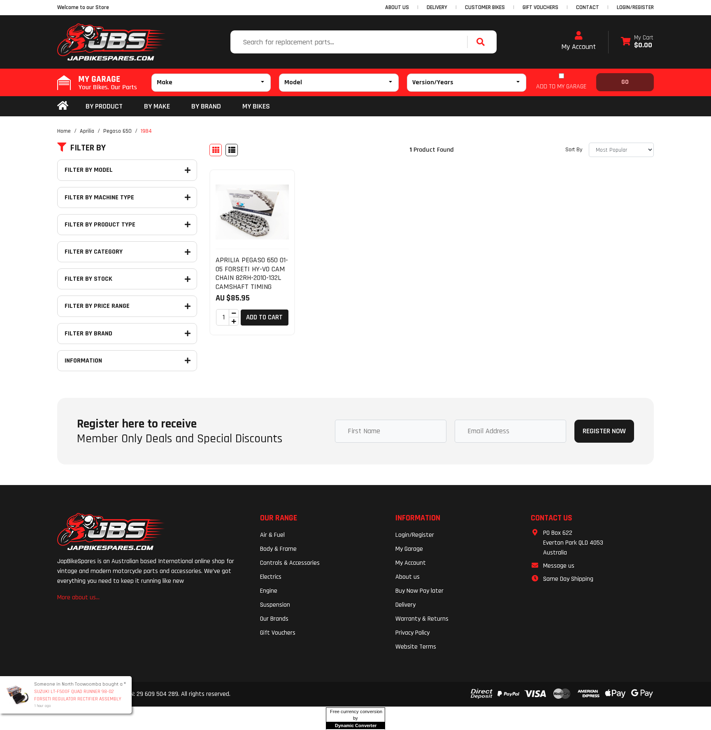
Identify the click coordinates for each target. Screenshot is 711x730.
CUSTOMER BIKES (485, 7)
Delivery (405, 605)
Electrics (270, 577)
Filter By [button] (88, 148)
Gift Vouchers (277, 632)
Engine (268, 591)
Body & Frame (278, 549)
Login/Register (635, 7)
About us (407, 577)
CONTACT (587, 7)
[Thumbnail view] (215, 150)
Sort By (573, 149)
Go (625, 82)
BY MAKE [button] (157, 106)
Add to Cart (264, 317)
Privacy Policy (412, 632)
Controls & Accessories (290, 563)
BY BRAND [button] (206, 106)
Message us (558, 565)
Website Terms (415, 646)
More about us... (78, 597)
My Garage (409, 549)
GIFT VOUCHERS (540, 7)
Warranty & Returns (421, 618)
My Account (578, 46)
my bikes (256, 106)
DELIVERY (437, 7)
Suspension (275, 605)
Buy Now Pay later (419, 591)
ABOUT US (397, 7)
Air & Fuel (272, 535)
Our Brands (274, 618)
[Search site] (483, 41)
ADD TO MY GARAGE (561, 86)
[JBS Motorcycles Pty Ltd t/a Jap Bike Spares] (111, 42)
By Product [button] (104, 106)
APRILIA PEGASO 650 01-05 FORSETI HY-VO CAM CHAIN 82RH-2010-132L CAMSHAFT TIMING (252, 273)
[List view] (231, 150)
